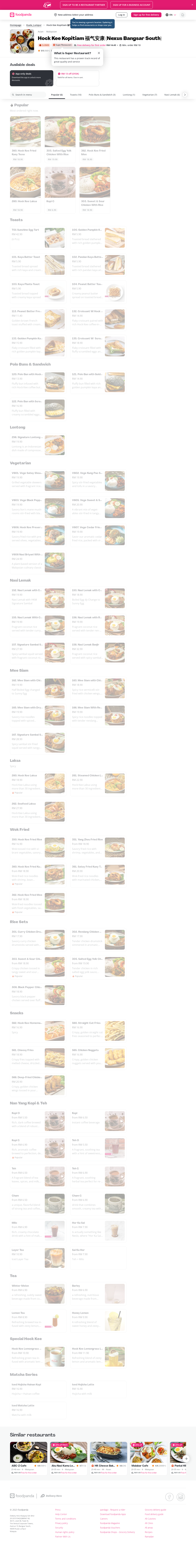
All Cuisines (150, 1518)
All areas (149, 1527)
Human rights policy (64, 1532)
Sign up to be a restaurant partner (84, 4)
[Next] (184, 94)
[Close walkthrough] (99, 53)
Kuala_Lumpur (34, 25)
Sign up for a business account (131, 4)
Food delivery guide (154, 1514)
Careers (104, 1518)
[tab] (57, 95)
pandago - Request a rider (112, 1509)
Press (58, 1509)
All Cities (149, 1523)
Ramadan (149, 1536)
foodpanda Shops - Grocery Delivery (117, 1532)
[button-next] (186, 1458)
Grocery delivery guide (155, 1509)
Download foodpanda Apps (113, 1514)
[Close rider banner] (192, 4)
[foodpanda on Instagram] (181, 1497)
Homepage (15, 25)
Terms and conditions (65, 1518)
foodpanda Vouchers (110, 1527)
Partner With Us (62, 1536)
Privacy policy (61, 1523)
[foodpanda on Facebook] (169, 1497)
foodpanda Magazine (110, 1523)
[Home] (20, 15)
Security (59, 1527)
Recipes (148, 1532)
